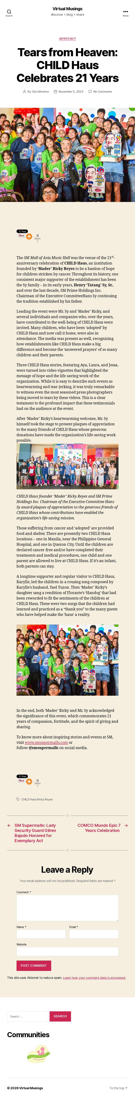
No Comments (103, 91)
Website (22, 944)
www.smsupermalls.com (46, 742)
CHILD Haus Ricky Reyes (37, 799)
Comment (24, 892)
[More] (29, 236)
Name (21, 927)
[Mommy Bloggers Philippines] (39, 1054)
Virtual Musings (67, 9)
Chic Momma (40, 91)
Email (73, 927)
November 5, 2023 (71, 91)
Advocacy (67, 38)
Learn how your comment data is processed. (94, 978)
